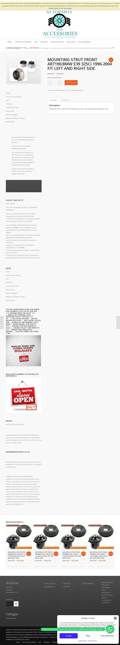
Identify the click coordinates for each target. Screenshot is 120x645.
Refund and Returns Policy (15, 118)
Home (8, 272)
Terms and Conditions (13, 275)
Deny (88, 636)
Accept (68, 636)
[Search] (112, 48)
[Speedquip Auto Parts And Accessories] (60, 21)
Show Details (25, 566)
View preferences (107, 636)
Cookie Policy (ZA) (12, 286)
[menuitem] (9, 42)
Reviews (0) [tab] (65, 100)
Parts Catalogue (11, 115)
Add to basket (71, 83)
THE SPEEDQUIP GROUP (76, 90)
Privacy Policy (92, 641)
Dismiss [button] (69, 8)
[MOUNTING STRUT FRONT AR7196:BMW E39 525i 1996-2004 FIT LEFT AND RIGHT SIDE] (118, 322)
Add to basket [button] (13, 566)
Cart (7, 279)
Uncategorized (11, 618)
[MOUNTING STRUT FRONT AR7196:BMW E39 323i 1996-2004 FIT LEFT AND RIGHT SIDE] (2, 322)
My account (10, 111)
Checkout (9, 282)
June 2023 (9, 587)
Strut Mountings (59, 90)
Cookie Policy (82, 641)
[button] (115, 618)
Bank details (10, 122)
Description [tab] (53, 100)
